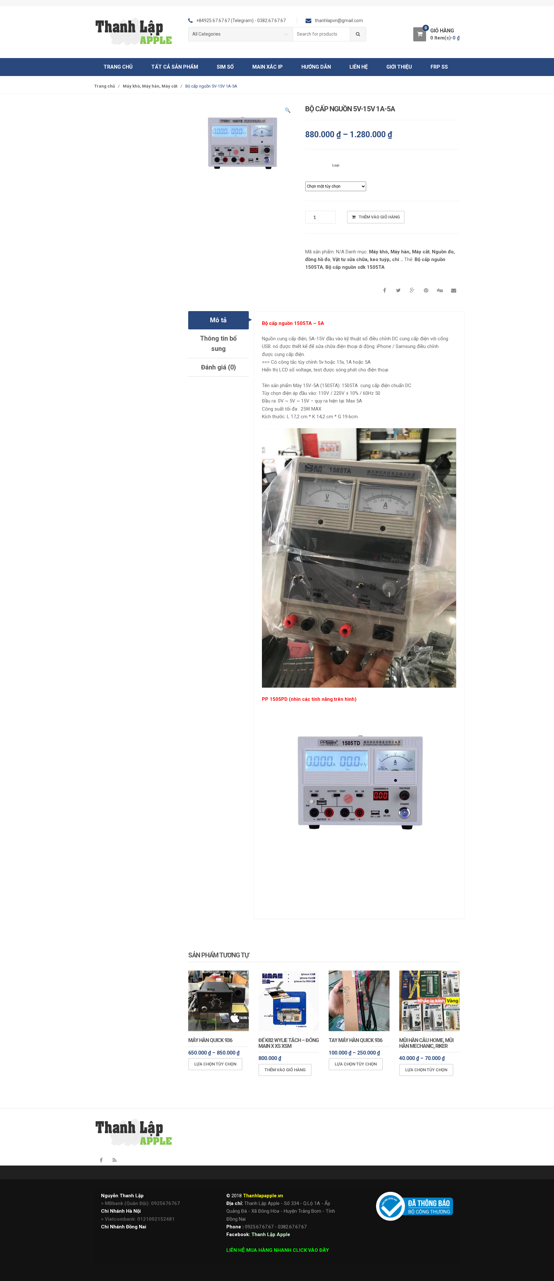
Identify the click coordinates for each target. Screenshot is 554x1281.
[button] (287, 111)
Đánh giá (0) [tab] (218, 367)
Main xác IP (267, 67)
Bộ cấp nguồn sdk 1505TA (355, 267)
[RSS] (114, 1160)
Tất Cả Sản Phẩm (174, 67)
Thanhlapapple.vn (263, 1196)
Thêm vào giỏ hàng (379, 217)
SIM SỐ (225, 67)
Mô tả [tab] (218, 320)
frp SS (439, 67)
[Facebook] (101, 1160)
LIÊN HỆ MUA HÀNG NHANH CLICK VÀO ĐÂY (277, 1250)
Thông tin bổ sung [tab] (218, 343)
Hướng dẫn (316, 67)
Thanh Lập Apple (270, 1234)
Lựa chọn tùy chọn (215, 1064)
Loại (335, 165)
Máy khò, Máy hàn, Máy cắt (150, 86)
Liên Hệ (358, 67)
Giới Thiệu (399, 67)
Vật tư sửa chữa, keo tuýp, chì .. (367, 259)
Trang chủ (118, 67)
